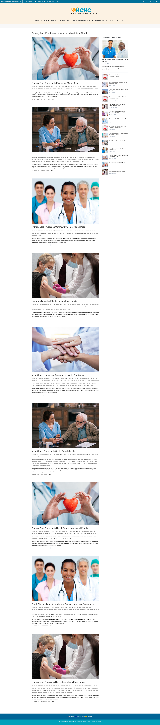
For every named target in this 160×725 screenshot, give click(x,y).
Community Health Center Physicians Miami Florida (44, 86)
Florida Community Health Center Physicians (84, 157)
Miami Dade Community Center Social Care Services (67, 230)
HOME (37, 20)
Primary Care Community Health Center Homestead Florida (54, 383)
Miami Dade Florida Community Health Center (49, 232)
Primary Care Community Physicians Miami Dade (64, 88)
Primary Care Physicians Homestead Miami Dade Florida (70, 161)
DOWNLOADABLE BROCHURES (104, 20)
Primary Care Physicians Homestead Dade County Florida (50, 385)
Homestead (36, 99)
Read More (61, 96)
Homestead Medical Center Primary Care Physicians (55, 380)
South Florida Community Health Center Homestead (58, 538)
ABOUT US (44, 20)
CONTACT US (119, 20)
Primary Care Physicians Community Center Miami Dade (80, 159)
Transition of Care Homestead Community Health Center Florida (55, 692)
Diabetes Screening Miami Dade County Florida (69, 86)
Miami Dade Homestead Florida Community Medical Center (69, 458)
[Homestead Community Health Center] (83, 10)
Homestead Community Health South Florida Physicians (53, 456)
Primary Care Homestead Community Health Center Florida (63, 307)
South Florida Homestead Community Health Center (72, 463)
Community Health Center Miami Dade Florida (43, 156)
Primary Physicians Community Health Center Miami (52, 90)
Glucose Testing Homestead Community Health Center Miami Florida (49, 159)
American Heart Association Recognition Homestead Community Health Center (51, 304)
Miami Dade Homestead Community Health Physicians (62, 382)
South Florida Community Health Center (70, 612)
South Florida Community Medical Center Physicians (45, 463)
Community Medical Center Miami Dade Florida (83, 304)
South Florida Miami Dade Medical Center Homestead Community (63, 604)
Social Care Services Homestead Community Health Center (79, 90)
